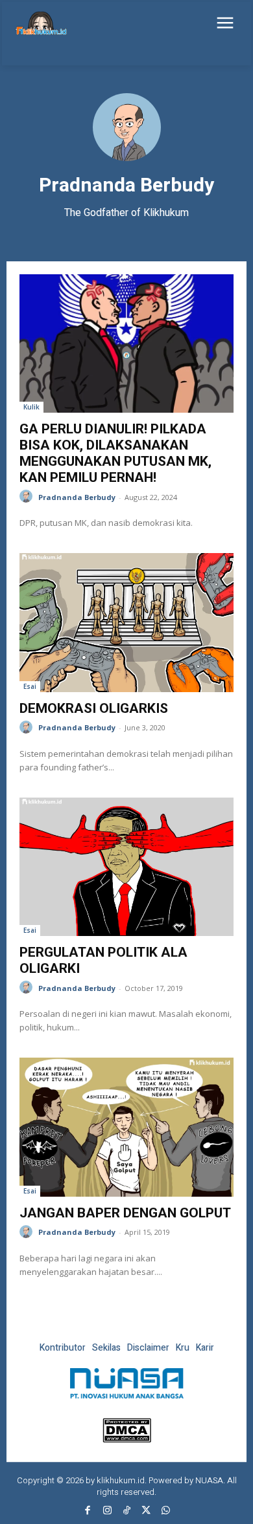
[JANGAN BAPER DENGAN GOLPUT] (126, 1127)
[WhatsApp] (165, 1511)
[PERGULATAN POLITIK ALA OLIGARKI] (126, 867)
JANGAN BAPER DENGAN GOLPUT (125, 1213)
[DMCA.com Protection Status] (126, 1438)
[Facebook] (87, 1511)
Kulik (31, 406)
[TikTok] (126, 1511)
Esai (29, 686)
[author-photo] (27, 496)
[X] (146, 1511)
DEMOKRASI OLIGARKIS (93, 708)
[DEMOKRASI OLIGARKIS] (126, 622)
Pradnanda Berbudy (76, 497)
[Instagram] (107, 1511)
